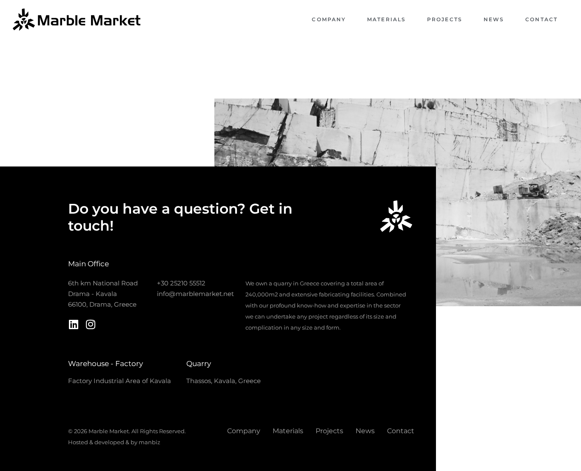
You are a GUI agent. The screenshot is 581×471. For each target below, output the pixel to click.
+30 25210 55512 (181, 283)
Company (329, 19)
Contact (541, 19)
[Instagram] (90, 324)
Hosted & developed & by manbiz (114, 442)
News (494, 19)
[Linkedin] (73, 324)
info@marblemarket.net (195, 294)
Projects (444, 19)
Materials (386, 19)
